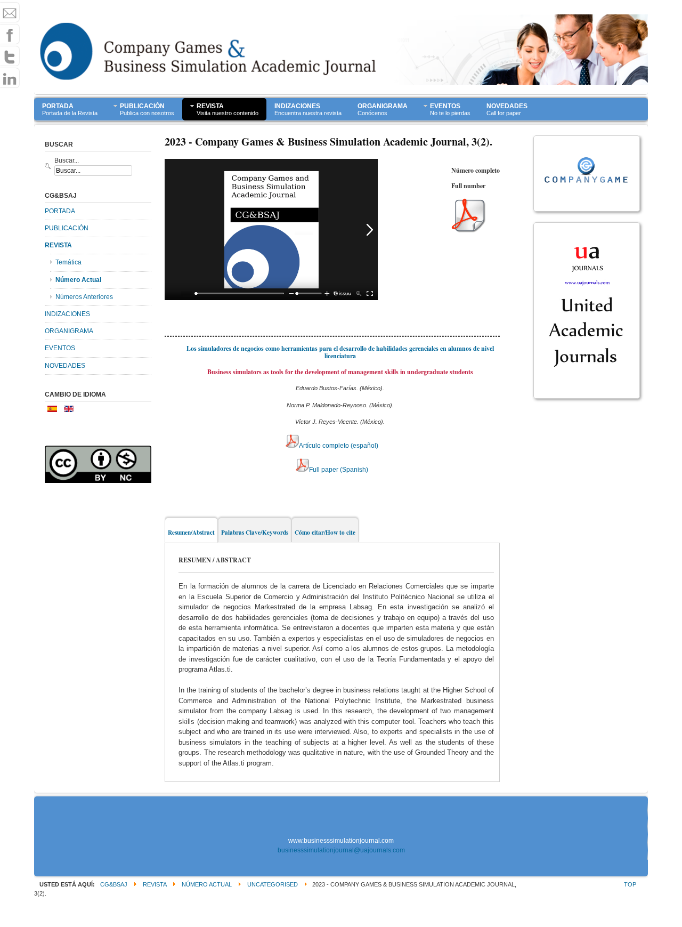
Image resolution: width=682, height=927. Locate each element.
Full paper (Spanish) (338, 469)
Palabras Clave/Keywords (254, 532)
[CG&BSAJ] (87, 63)
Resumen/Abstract (191, 532)
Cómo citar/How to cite (325, 532)
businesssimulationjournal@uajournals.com (341, 850)
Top (630, 884)
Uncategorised (272, 884)
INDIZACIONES (67, 314)
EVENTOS (60, 348)
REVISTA (58, 245)
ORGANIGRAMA (69, 331)
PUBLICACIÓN (66, 228)
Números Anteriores (84, 297)
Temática (68, 262)
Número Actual (78, 280)
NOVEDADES (65, 365)
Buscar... (66, 160)
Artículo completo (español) (338, 445)
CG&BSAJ (113, 884)
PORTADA (60, 211)
